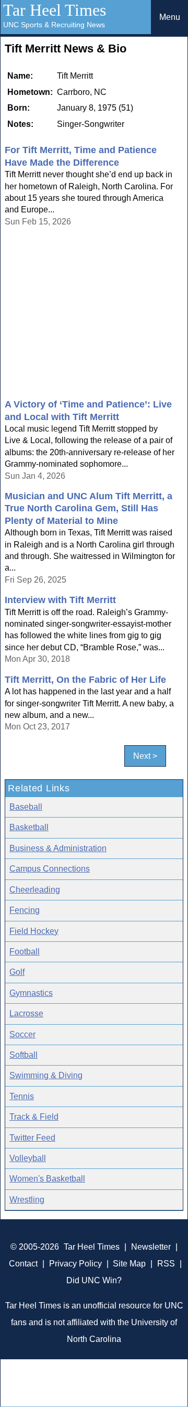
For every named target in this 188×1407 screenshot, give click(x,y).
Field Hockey (33, 931)
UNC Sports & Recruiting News (54, 24)
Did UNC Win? (94, 1280)
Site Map (129, 1263)
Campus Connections (49, 868)
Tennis (21, 1096)
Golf (17, 972)
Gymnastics (31, 993)
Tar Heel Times (54, 10)
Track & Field (33, 1116)
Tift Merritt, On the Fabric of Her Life (85, 679)
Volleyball (27, 1158)
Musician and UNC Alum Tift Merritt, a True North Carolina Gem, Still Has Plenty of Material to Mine (88, 508)
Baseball (25, 806)
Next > (145, 755)
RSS (166, 1263)
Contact (23, 1263)
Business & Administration (58, 848)
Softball (23, 1054)
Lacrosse (26, 1013)
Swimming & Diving (46, 1075)
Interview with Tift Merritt (60, 600)
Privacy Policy (75, 1263)
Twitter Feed (32, 1137)
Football (24, 951)
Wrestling (26, 1199)
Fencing (24, 910)
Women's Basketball (47, 1178)
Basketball (29, 827)
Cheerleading (34, 889)
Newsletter (151, 1246)
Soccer (22, 1034)
